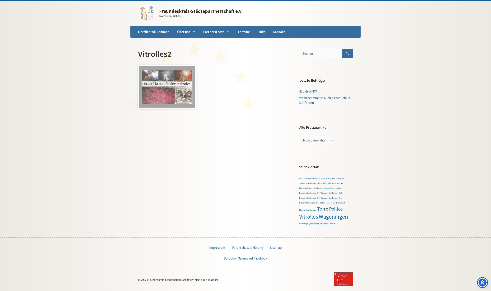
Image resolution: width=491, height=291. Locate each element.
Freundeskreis (338, 178)
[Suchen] (347, 53)
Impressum (217, 248)
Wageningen (333, 216)
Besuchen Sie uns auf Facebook (245, 258)
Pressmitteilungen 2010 (309, 203)
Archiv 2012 (304, 178)
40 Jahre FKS (308, 91)
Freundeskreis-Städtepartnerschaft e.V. (201, 11)
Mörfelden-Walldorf (307, 188)
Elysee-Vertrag (325, 178)
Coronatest (314, 178)
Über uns (183, 32)
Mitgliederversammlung (333, 183)
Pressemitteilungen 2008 (331, 193)
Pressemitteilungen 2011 (331, 198)
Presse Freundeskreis (333, 188)
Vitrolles (308, 216)
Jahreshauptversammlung (310, 183)
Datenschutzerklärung (247, 248)
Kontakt (279, 32)
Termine (244, 32)
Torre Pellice (330, 209)
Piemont (319, 188)
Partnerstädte (214, 32)
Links (261, 32)
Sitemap (276, 248)
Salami (323, 203)
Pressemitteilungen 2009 (309, 198)
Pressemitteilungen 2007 (309, 193)
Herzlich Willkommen (154, 32)
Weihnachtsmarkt (327, 223)
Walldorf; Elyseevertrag (309, 223)
